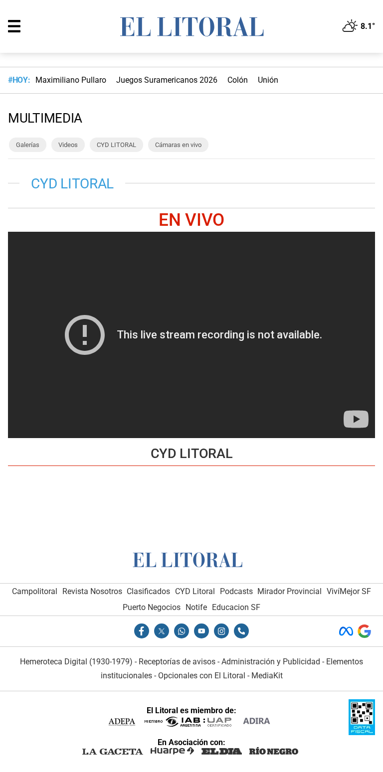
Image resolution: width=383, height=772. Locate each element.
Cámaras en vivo (178, 145)
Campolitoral (34, 591)
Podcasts (236, 591)
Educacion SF (236, 607)
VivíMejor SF (349, 591)
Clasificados (148, 591)
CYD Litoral (195, 591)
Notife (196, 607)
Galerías (27, 145)
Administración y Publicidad (270, 661)
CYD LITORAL (116, 145)
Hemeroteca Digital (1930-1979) (76, 661)
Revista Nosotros (92, 591)
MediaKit (267, 675)
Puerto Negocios (152, 607)
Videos (68, 145)
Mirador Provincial (289, 591)
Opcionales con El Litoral (201, 675)
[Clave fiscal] (362, 732)
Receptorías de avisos (177, 661)
